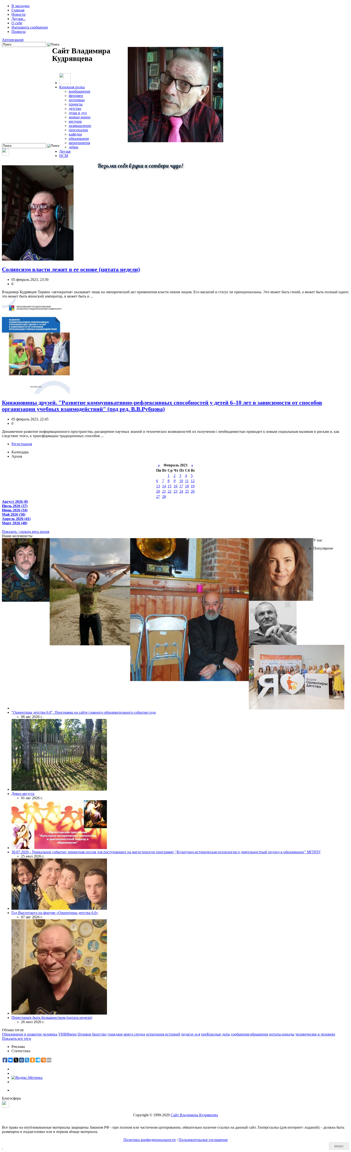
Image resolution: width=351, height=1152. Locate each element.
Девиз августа (22, 794)
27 (158, 497)
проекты (76, 104)
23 (175, 491)
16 (175, 486)
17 (181, 486)
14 (164, 486)
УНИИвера (67, 1034)
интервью (77, 100)
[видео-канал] (5, 154)
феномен (76, 96)
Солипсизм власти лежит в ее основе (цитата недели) (71, 269)
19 (193, 486)
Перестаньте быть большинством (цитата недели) (51, 1018)
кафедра (75, 134)
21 (164, 491)
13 (158, 486)
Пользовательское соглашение (203, 1140)
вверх (339, 1146)
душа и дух (78, 113)
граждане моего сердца (126, 1034)
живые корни (79, 117)
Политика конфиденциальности (149, 1140)
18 (187, 486)
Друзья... (18, 19)
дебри (73, 147)
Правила (18, 32)
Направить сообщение (29, 27)
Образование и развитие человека (29, 1034)
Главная (17, 10)
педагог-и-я (190, 1034)
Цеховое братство (92, 1034)
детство (75, 108)
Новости (18, 14)
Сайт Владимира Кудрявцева (194, 1115)
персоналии (78, 130)
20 (158, 491)
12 (193, 481)
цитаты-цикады (281, 1034)
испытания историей (163, 1034)
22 (169, 491)
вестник (75, 121)
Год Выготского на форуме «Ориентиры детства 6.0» (54, 913)
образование (79, 138)
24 (181, 491)
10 (181, 481)
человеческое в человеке (315, 1034)
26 (193, 491)
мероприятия (79, 143)
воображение (79, 91)
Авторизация (12, 40)
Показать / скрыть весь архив (25, 532)
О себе (16, 23)
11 (187, 481)
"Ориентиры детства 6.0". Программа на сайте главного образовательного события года (83, 712)
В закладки (20, 6)
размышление (80, 126)
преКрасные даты (215, 1034)
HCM (63, 156)
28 (164, 497)
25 (187, 491)
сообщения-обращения (249, 1034)
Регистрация (21, 444)
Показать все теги (16, 1038)
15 (169, 486)
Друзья (64, 151)
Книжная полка (72, 87)
